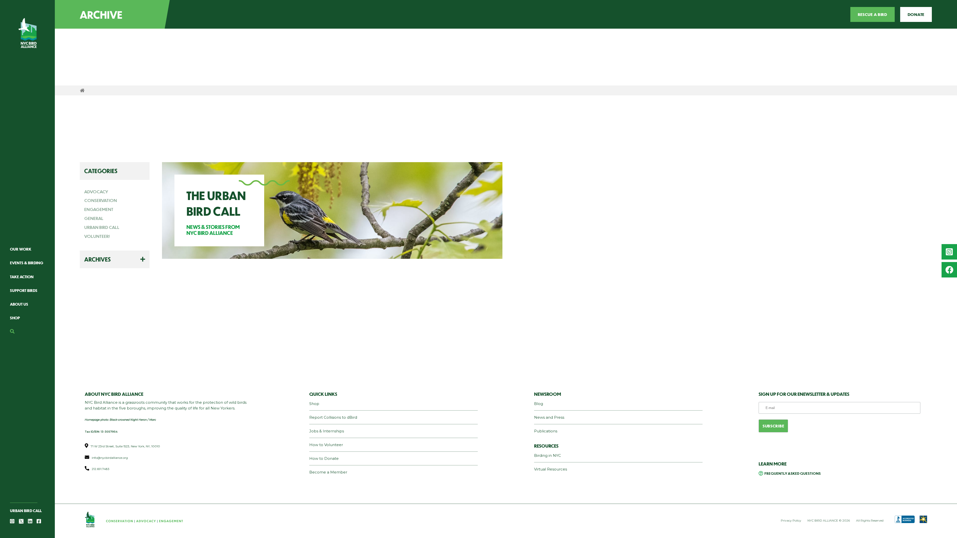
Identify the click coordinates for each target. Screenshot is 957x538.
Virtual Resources (550, 469)
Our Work (20, 249)
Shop (15, 317)
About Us (19, 304)
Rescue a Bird (872, 14)
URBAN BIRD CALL (101, 227)
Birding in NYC (547, 455)
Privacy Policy (791, 520)
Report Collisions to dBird (333, 417)
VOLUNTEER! (97, 236)
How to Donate (324, 458)
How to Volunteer (326, 444)
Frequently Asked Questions (792, 473)
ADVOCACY (96, 191)
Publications (545, 431)
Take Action (22, 276)
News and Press (549, 417)
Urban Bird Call (26, 510)
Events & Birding (26, 262)
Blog (538, 403)
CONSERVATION (100, 200)
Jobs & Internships (326, 431)
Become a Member (328, 472)
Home (82, 90)
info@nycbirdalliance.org (110, 458)
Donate (916, 14)
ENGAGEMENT (98, 209)
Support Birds (23, 290)
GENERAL (93, 218)
